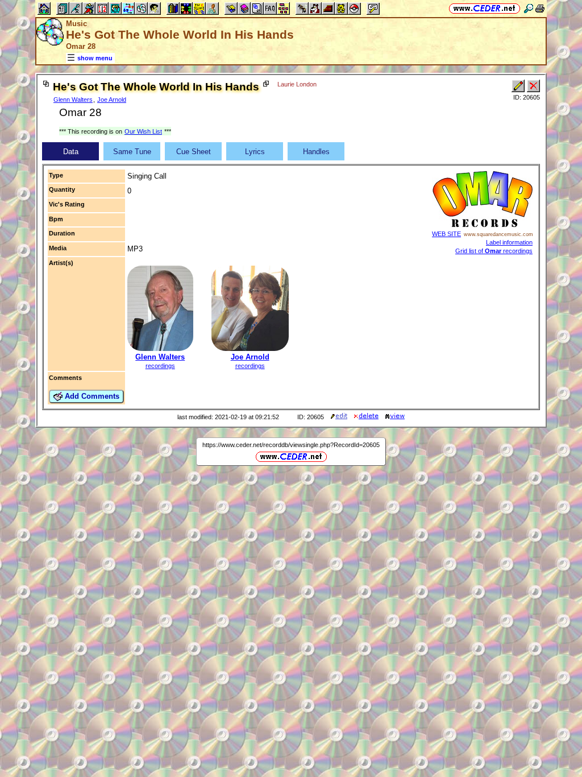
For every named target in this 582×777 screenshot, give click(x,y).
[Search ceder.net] (528, 8)
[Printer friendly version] (539, 8)
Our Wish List (143, 131)
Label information (509, 242)
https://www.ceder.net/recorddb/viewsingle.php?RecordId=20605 (291, 444)
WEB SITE (446, 233)
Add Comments (91, 396)
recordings (160, 365)
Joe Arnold (111, 99)
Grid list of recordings (494, 250)
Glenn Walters (73, 99)
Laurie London (297, 84)
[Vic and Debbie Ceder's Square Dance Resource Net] (484, 8)
